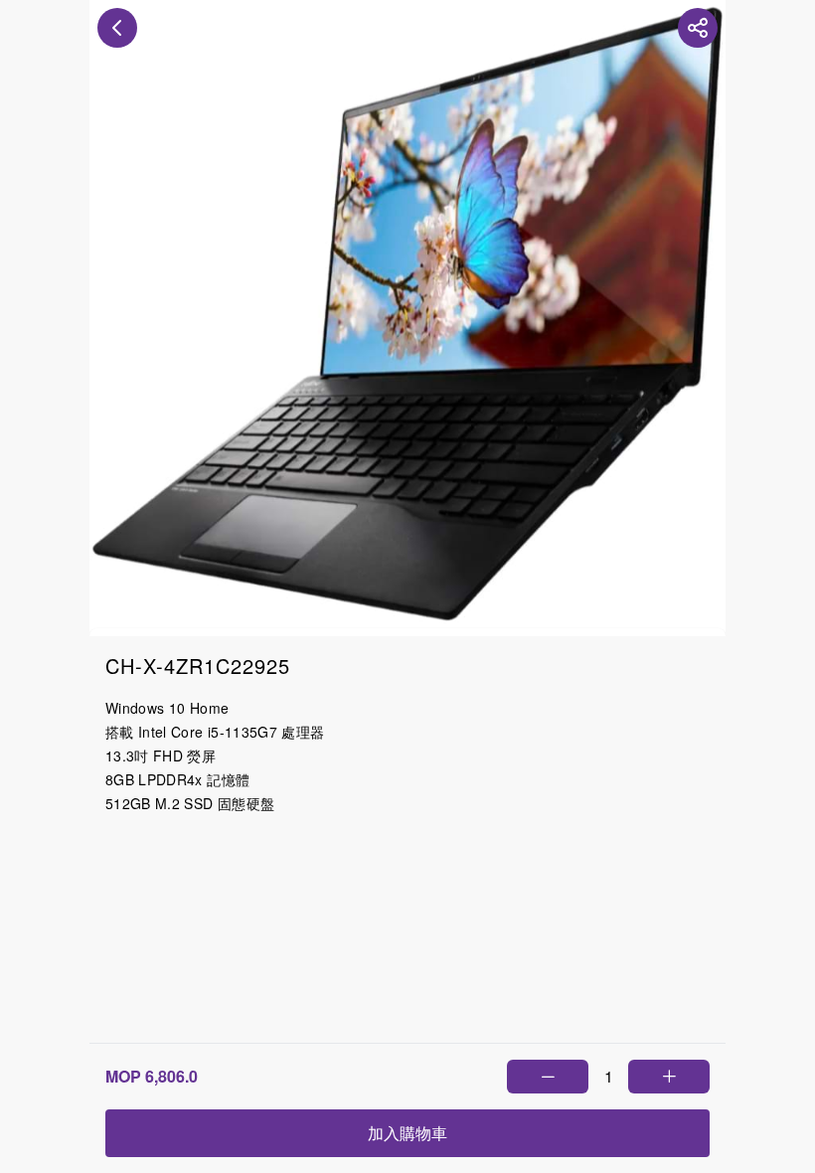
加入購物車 (407, 1132)
